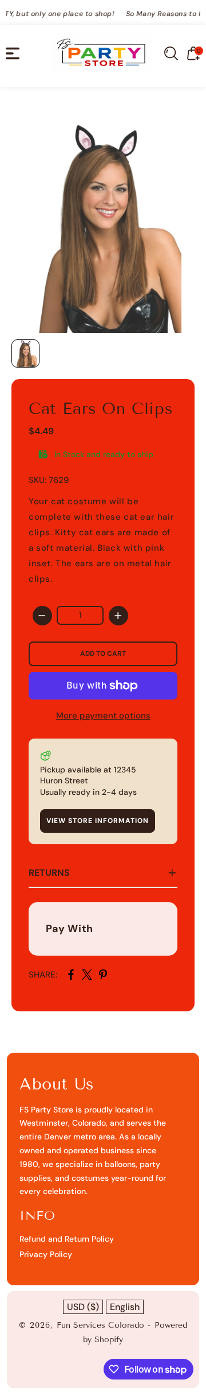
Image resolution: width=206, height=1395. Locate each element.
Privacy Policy (45, 1254)
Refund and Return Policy (66, 1239)
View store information (97, 820)
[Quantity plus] (118, 615)
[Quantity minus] (42, 615)
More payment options (103, 715)
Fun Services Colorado (100, 1325)
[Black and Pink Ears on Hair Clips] (103, 216)
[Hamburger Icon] (12, 53)
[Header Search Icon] (171, 53)
